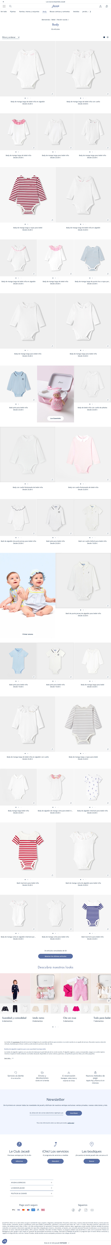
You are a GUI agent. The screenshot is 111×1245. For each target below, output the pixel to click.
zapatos (44, 1223)
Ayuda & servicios (18, 1182)
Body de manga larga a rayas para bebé (27, 228)
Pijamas (13, 11)
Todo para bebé (102, 1018)
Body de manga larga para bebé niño (55, 155)
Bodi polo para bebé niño (18, 408)
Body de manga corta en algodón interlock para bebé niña (19, 937)
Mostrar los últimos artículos (55, 956)
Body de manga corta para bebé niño (55, 937)
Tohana (59, 1230)
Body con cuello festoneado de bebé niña (28, 487)
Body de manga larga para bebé (92, 685)
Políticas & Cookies (19, 1193)
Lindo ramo (38, 1018)
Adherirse (19, 1161)
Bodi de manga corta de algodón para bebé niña (83, 883)
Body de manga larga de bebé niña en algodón (28, 102)
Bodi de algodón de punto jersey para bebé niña (18, 541)
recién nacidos (6, 1224)
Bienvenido (46, 20)
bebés (41, 1224)
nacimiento (16, 1042)
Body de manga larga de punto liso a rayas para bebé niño (93, 281)
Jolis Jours (94, 1228)
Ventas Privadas (29, 1233)
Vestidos (76, 11)
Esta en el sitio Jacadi (55, 1243)
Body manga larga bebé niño (18, 811)
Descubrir (55, 1161)
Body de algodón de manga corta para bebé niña (55, 811)
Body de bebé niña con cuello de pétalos (92, 408)
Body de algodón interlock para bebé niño (92, 811)
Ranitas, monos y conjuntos (29, 11)
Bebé (53, 20)
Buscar (91, 1161)
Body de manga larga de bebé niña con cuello (83, 102)
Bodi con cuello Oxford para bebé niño (92, 541)
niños (71, 1224)
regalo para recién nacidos (82, 1226)
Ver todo (4, 11)
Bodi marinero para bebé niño (28, 883)
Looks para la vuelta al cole (55, 2)
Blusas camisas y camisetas (60, 11)
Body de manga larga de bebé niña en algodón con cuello (28, 757)
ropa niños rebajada (39, 1228)
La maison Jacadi (18, 1188)
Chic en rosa (69, 1018)
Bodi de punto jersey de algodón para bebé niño (83, 613)
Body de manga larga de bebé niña (18, 155)
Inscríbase (74, 1113)
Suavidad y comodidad (14, 1018)
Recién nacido (62, 20)
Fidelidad (69, 1231)
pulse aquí (71, 1123)
